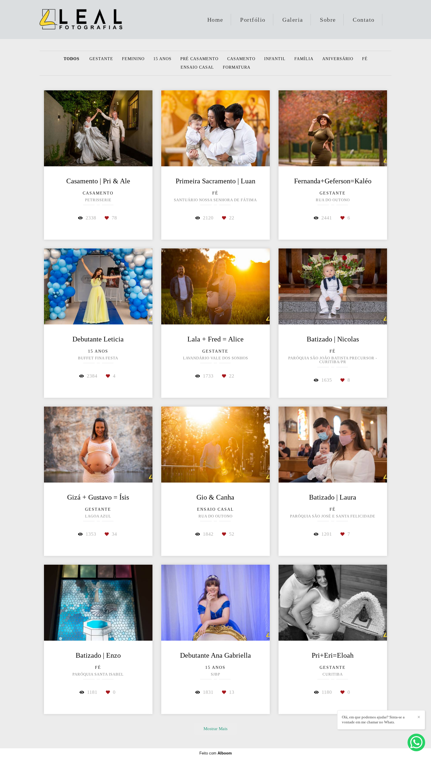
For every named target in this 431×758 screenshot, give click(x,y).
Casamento (241, 59)
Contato (364, 19)
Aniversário (337, 59)
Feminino (133, 59)
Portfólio (253, 19)
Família (303, 59)
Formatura (236, 67)
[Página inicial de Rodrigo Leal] (81, 19)
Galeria (292, 19)
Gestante (101, 59)
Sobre (328, 19)
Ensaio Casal (197, 67)
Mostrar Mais (215, 728)
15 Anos (162, 59)
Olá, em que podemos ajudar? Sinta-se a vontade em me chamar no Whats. (373, 719)
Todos (71, 59)
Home (215, 19)
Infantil (275, 59)
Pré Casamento (199, 59)
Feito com (215, 753)
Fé (365, 59)
